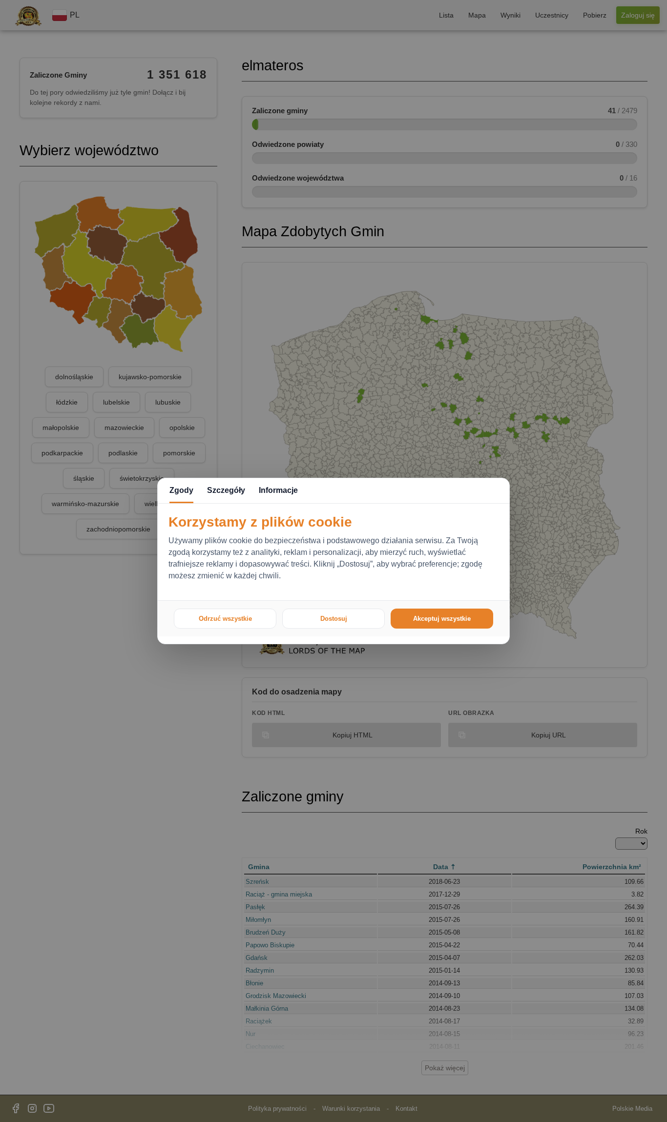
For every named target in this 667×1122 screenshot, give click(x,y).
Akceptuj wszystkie (442, 618)
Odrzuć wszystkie (225, 618)
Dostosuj (333, 618)
